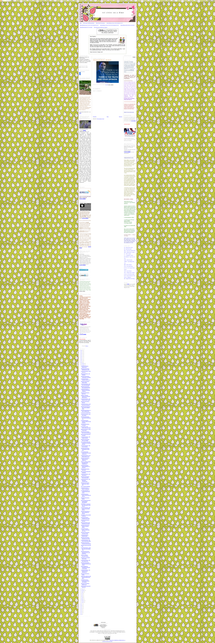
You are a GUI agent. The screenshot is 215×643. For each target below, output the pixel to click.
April (82, 597)
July (82, 593)
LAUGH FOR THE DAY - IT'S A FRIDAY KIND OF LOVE (86, 456)
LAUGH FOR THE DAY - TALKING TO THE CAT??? (85, 379)
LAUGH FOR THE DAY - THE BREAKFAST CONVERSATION (85, 480)
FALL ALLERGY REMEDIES (85, 486)
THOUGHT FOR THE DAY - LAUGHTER (85, 425)
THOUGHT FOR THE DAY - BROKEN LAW (85, 584)
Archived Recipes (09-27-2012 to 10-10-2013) (127, 25)
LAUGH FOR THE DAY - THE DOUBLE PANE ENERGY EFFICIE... (85, 508)
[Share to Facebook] (111, 84)
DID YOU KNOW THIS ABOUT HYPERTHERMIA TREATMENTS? (86, 501)
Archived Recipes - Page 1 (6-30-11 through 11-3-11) (115, 23)
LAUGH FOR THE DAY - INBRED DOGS (85, 367)
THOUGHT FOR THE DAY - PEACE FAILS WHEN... (85, 477)
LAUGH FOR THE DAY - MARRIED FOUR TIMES (85, 518)
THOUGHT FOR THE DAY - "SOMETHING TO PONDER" (86, 377)
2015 (81, 606)
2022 (81, 356)
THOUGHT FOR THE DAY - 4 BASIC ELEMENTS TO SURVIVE (85, 512)
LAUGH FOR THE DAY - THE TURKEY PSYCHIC (85, 437)
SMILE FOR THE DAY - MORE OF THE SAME (86, 430)
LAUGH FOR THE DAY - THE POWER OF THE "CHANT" (85, 399)
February (82, 600)
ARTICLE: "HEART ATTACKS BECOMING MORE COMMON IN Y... (85, 462)
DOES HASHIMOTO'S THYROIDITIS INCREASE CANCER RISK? (85, 567)
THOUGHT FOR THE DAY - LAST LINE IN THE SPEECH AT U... (86, 418)
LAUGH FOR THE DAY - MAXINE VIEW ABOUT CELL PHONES (85, 581)
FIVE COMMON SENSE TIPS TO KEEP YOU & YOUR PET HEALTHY (86, 443)
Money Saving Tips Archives (100, 23)
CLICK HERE (82, 265)
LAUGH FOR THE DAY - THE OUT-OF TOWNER (85, 446)
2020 (81, 359)
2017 (81, 603)
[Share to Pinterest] (112, 84)
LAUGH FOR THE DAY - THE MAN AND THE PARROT (85, 385)
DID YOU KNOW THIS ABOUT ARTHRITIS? (86, 472)
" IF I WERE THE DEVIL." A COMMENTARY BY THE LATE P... (85, 491)
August (82, 591)
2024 (81, 353)
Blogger (87, 345)
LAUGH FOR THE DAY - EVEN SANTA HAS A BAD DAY (86, 405)
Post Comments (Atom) (100, 118)
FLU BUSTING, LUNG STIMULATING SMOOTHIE (86, 427)
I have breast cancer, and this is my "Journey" (100, 27)
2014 (81, 608)
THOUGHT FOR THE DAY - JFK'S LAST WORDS (85, 440)
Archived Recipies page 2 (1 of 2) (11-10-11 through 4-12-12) (89, 25)
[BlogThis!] (109, 84)
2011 (81, 612)
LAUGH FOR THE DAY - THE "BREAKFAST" (85, 475)
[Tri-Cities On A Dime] (80, 74)
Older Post (120, 116)
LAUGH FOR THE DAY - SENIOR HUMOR (85, 536)
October (82, 589)
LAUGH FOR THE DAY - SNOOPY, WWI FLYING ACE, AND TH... (86, 495)
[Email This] (108, 84)
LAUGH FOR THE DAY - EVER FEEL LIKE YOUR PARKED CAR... (86, 548)
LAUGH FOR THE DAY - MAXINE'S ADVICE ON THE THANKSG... (86, 421)
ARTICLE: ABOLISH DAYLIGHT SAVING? (84, 556)
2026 (81, 350)
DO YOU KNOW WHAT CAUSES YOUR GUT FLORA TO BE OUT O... (86, 453)
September (83, 590)
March (82, 599)
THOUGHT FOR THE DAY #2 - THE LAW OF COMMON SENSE (85, 407)
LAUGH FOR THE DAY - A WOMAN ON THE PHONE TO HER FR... (85, 390)
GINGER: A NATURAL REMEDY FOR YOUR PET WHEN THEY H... (85, 396)
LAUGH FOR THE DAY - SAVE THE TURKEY (85, 415)
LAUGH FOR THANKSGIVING (85, 412)
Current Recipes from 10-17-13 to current (86, 27)
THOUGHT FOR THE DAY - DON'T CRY (85, 393)
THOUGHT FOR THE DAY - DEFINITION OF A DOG (85, 369)
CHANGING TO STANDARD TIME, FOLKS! (85, 558)
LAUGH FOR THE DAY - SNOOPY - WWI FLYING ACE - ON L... (85, 529)
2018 (81, 362)
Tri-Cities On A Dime (82, 71)
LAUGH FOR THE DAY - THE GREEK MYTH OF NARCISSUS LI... (85, 571)
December (82, 363)
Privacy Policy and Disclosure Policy (88, 23)
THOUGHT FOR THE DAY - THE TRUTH (85, 469)
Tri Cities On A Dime (113, 13)
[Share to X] (110, 84)
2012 (81, 611)
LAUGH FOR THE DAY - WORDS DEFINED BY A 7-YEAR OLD (85, 466)
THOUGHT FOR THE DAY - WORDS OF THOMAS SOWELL (85, 526)
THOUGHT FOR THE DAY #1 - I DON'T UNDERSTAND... (86, 411)
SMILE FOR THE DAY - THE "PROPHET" (85, 374)
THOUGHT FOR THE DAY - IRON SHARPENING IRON (85, 387)
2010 (81, 614)
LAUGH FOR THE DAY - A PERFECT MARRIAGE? (85, 488)
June (82, 594)
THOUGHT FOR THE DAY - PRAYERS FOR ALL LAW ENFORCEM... (85, 552)
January (82, 602)
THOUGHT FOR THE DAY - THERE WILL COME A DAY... (85, 484)
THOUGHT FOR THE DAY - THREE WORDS (85, 382)
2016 (81, 605)
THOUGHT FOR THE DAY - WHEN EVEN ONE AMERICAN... (85, 459)
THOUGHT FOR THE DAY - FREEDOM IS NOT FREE (85, 538)
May (82, 596)
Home (81, 23)
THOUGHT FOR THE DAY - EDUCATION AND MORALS (86, 432)
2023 (81, 354)
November (83, 364)
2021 (81, 357)
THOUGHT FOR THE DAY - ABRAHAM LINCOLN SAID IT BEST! (86, 563)
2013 (81, 609)
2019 (81, 360)
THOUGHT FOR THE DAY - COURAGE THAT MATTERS (86, 543)
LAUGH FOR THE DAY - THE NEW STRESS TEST (85, 561)
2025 (81, 351)
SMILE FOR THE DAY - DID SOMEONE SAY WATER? (85, 523)
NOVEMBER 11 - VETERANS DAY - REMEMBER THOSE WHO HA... (85, 505)
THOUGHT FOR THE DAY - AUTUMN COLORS (85, 533)
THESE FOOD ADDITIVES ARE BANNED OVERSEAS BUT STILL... (86, 577)
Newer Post (94, 116)
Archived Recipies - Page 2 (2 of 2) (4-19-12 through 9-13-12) (109, 25)
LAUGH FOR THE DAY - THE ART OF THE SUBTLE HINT (86, 541)
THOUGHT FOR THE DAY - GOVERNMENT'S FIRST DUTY (85, 449)
